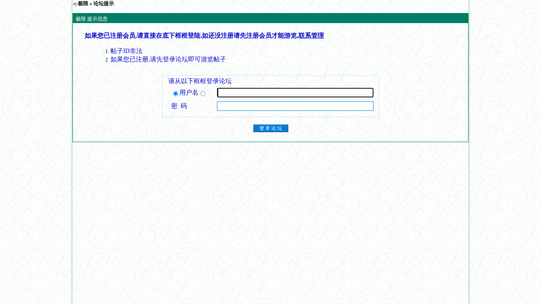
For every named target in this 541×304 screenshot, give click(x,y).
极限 (83, 3)
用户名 (188, 92)
